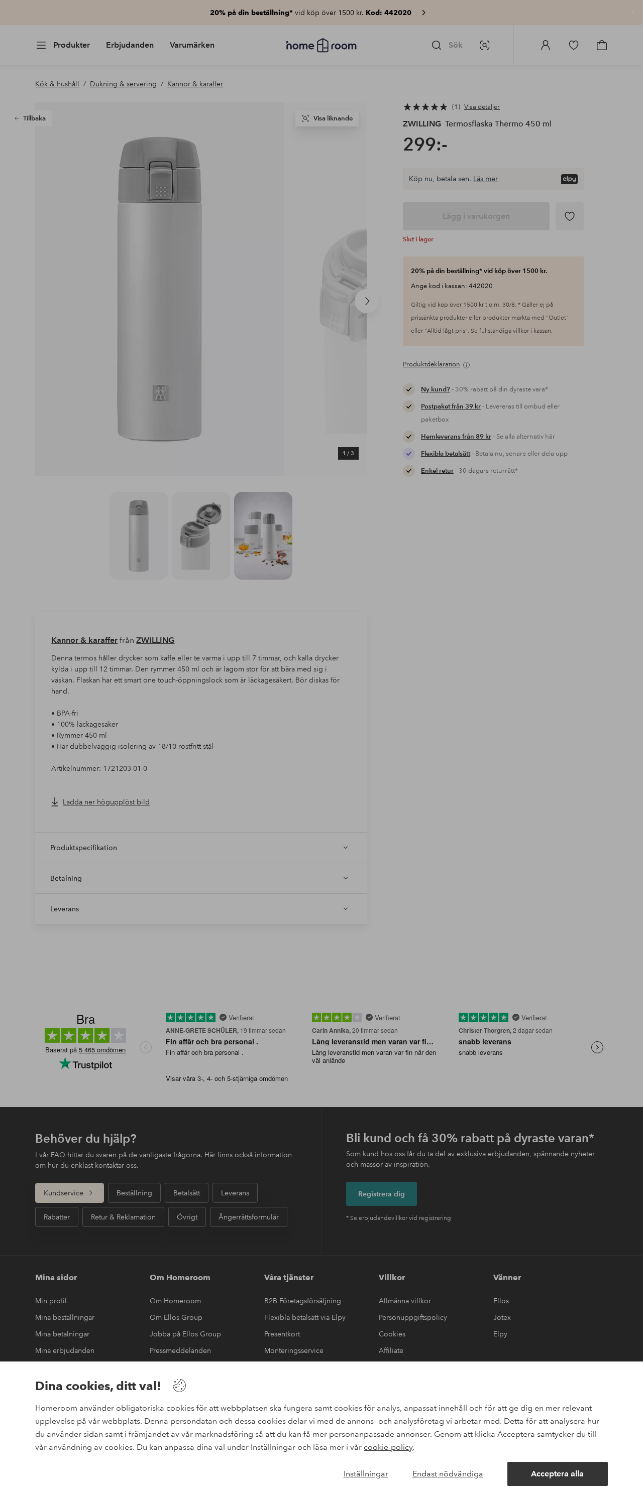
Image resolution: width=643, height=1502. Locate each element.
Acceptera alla (557, 1473)
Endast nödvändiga (447, 1473)
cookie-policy (388, 1447)
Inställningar (366, 1473)
